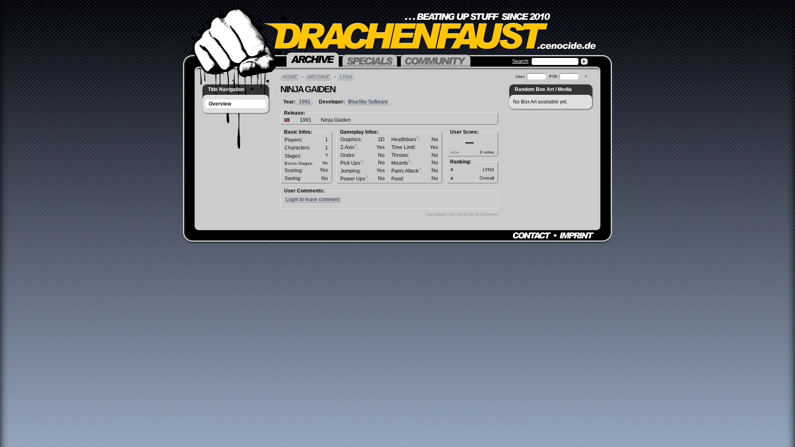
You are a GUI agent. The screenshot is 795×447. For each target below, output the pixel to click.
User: (520, 76)
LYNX (346, 77)
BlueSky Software (368, 102)
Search (520, 61)
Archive (318, 77)
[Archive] (312, 59)
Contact (532, 235)
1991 (305, 102)
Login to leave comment (313, 199)
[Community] (436, 60)
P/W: (553, 76)
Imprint (576, 235)
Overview (220, 104)
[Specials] (369, 60)
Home (289, 77)
